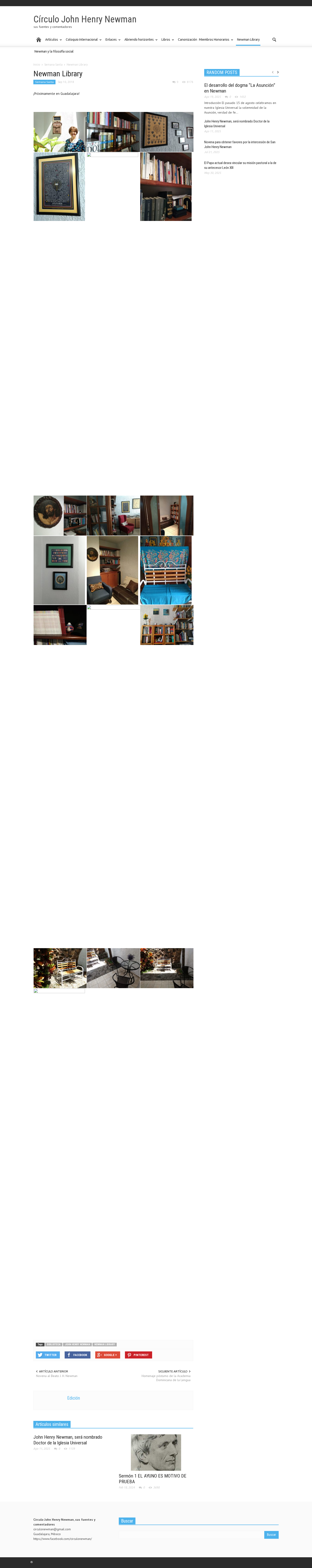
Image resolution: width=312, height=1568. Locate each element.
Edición (73, 1398)
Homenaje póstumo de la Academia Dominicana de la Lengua (166, 1378)
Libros (165, 42)
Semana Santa (44, 82)
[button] (274, 39)
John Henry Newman (77, 1344)
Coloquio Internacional (81, 42)
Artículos (51, 42)
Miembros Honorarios (213, 42)
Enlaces (110, 42)
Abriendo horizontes (138, 42)
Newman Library (248, 39)
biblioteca (54, 1344)
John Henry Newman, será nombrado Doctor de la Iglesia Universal (67, 1440)
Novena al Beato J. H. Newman (56, 1376)
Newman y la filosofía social (54, 51)
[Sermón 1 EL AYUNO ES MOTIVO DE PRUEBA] (156, 1452)
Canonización (187, 39)
